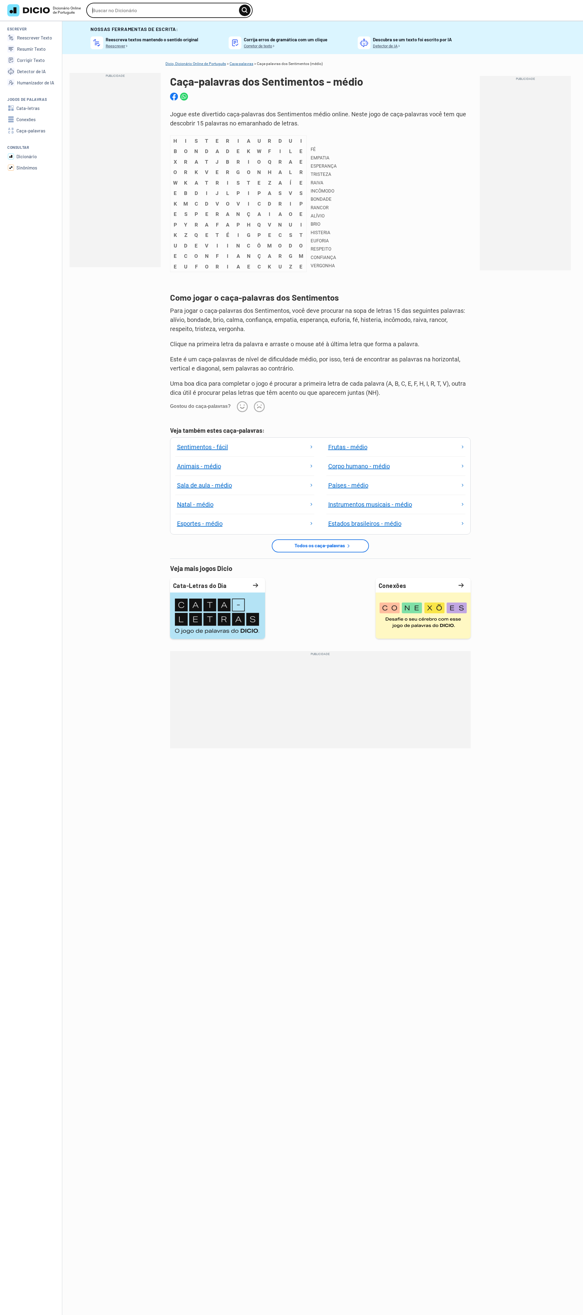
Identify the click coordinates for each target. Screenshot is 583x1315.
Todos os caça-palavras (320, 545)
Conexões (392, 585)
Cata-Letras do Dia (200, 585)
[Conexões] (423, 615)
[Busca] (245, 10)
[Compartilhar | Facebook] (174, 97)
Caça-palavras (241, 64)
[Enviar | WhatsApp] (184, 97)
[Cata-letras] (217, 615)
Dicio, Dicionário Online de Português (195, 64)
